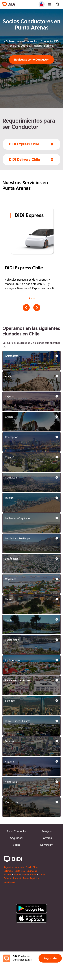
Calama (9, 396)
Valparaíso (11, 781)
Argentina (8, 867)
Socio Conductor (16, 831)
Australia (19, 867)
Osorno (9, 599)
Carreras (46, 838)
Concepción (11, 437)
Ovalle (8, 619)
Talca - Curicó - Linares (17, 721)
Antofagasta (11, 355)
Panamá (17, 878)
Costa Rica (20, 871)
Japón (25, 874)
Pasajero (46, 831)
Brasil (28, 867)
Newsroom (46, 844)
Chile (35, 867)
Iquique (9, 497)
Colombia (8, 871)
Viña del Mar (12, 802)
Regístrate (50, 958)
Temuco (9, 741)
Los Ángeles (11, 558)
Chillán (9, 416)
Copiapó (9, 457)
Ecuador (7, 874)
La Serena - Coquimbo (17, 518)
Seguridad (16, 838)
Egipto (17, 874)
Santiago (10, 700)
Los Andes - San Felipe (17, 538)
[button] (31, 59)
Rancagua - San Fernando (19, 680)
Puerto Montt (12, 639)
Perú (25, 878)
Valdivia (9, 761)
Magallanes (11, 579)
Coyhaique (11, 477)
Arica (8, 376)
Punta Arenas (12, 660)
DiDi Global (32, 871)
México (33, 874)
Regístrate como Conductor (31, 59)
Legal (16, 844)
